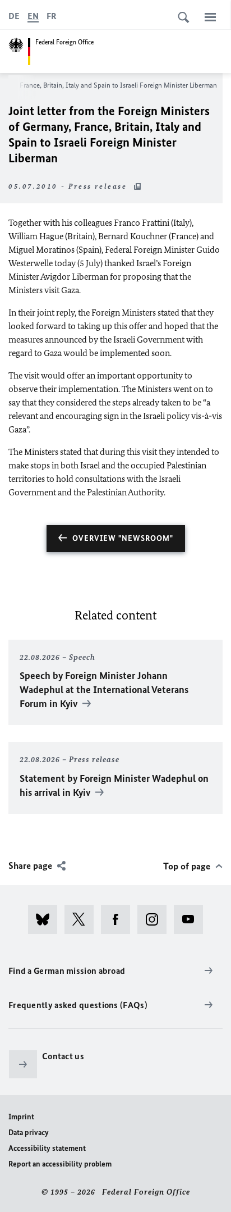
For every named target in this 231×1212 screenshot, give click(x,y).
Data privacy (28, 1132)
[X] (82, 919)
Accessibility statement (47, 1148)
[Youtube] (192, 919)
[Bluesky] (46, 919)
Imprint (21, 1117)
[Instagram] (155, 919)
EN (33, 16)
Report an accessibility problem (60, 1164)
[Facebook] (119, 919)
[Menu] (210, 16)
